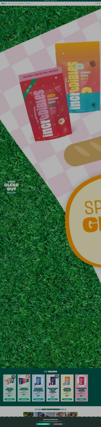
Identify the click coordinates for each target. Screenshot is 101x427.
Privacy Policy (55, 421)
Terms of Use (50, 421)
